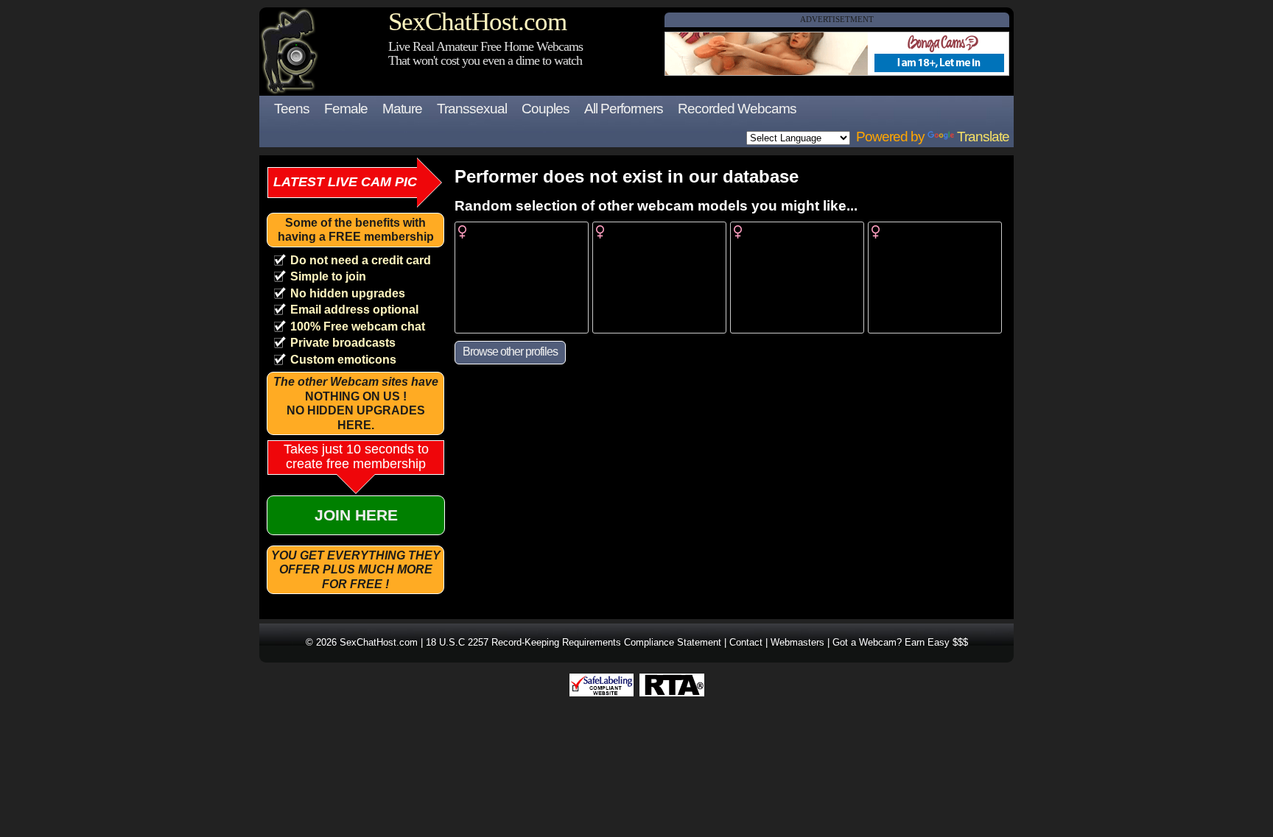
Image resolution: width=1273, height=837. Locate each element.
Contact (745, 642)
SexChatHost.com (477, 21)
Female (346, 108)
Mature (402, 108)
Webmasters (797, 642)
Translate (983, 136)
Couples (545, 108)
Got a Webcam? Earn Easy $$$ (900, 642)
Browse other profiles (510, 351)
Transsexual (472, 108)
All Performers (623, 108)
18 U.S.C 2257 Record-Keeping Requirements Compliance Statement (573, 642)
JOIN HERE (356, 514)
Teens (291, 108)
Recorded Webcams (737, 108)
